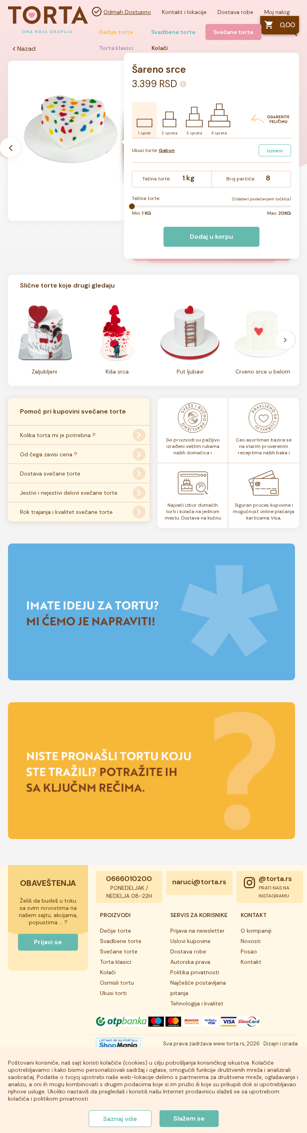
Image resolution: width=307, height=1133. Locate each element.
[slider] (132, 206)
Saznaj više (120, 1119)
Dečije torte (116, 32)
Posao (249, 951)
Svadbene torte (173, 32)
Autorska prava (190, 961)
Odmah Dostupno (127, 12)
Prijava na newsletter (197, 930)
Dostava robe (235, 12)
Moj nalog (277, 12)
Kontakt (251, 961)
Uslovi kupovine (190, 941)
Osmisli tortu (117, 982)
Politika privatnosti (194, 972)
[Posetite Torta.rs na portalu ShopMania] (118, 1046)
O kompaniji (256, 930)
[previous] (21, 340)
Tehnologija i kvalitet (196, 1003)
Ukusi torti (113, 993)
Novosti (251, 941)
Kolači (108, 972)
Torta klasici (115, 961)
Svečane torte (233, 32)
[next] (285, 340)
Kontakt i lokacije (184, 12)
